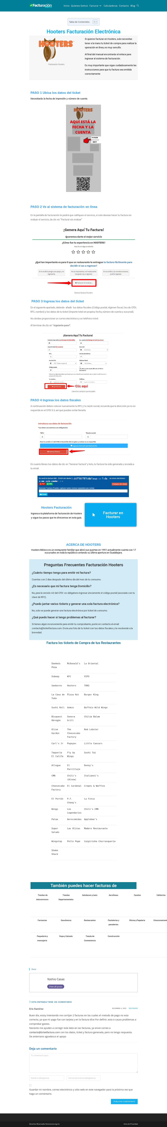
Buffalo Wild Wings (96, 707)
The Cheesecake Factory (73, 733)
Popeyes (71, 743)
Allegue (56, 765)
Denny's (88, 765)
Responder (133, 1008)
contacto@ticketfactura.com (44, 1032)
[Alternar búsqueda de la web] (138, 5)
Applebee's (90, 819)
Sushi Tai (90, 752)
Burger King (91, 694)
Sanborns (57, 685)
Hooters (71, 685)
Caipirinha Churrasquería (99, 841)
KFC (69, 676)
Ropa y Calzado (66, 936)
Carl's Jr (57, 743)
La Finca (89, 799)
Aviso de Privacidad (131, 1124)
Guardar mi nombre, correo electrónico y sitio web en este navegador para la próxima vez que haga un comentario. (81, 1091)
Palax (55, 819)
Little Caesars (93, 743)
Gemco (70, 707)
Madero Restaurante (96, 828)
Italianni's (91, 775)
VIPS (86, 676)
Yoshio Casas (56, 979)
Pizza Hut (73, 694)
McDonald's (73, 663)
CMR (53, 775)
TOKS (86, 685)
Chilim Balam (92, 716)
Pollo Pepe (73, 841)
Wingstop (57, 841)
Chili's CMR (91, 809)
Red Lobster (91, 729)
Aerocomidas (74, 819)
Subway (55, 676)
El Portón (57, 799)
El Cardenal (74, 786)
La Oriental (91, 663)
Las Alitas (73, 828)
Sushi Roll (58, 707)
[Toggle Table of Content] (94, 22)
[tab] (83, 875)
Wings (55, 809)
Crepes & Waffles (94, 786)
